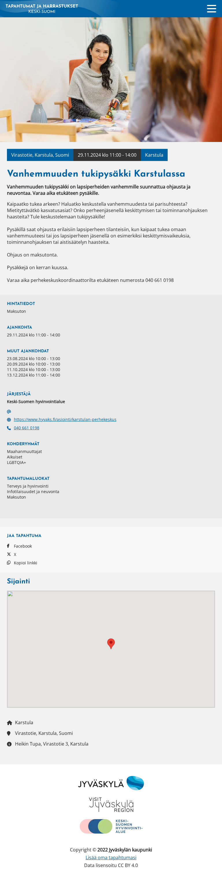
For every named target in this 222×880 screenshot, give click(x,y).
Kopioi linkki (25, 563)
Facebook (23, 546)
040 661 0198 (26, 427)
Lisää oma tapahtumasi (111, 857)
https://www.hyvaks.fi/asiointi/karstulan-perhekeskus (65, 419)
